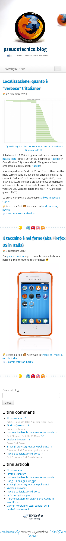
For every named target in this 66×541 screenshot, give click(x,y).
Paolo (10, 443)
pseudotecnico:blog (25, 49)
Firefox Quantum (16, 425)
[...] (42, 436)
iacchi (50, 421)
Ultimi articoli (15, 464)
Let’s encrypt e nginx (18, 495)
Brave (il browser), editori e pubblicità (28, 446)
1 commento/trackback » (20, 213)
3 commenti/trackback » (19, 361)
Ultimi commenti (18, 412)
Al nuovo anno (15, 418)
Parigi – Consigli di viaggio (21, 481)
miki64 (10, 421)
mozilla (6, 210)
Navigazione (15, 68)
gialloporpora (40, 450)
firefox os (47, 354)
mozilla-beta (9, 158)
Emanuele (19, 421)
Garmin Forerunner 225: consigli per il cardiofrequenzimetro (28, 507)
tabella (55, 158)
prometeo (12, 429)
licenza (32, 535)
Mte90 (30, 436)
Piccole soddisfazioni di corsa (23, 453)
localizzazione (49, 206)
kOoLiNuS (30, 421)
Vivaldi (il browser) (17, 439)
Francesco (41, 421)
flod (9, 436)
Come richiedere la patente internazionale (30, 432)
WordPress (57, 532)
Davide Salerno (35, 457)
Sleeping (16, 436)
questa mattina (15, 256)
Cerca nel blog (10, 390)
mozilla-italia (9, 358)
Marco (37, 436)
